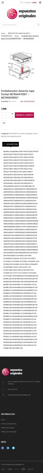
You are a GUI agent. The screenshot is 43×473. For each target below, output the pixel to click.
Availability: (4, 101)
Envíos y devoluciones (9, 424)
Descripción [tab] (12, 144)
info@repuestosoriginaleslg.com (19, 395)
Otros (17, 36)
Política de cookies (7, 428)
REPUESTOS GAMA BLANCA (19, 33)
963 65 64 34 (12, 389)
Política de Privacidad (8, 432)
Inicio (3, 33)
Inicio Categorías (27, 133)
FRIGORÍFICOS (6, 36)
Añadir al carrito (24, 115)
